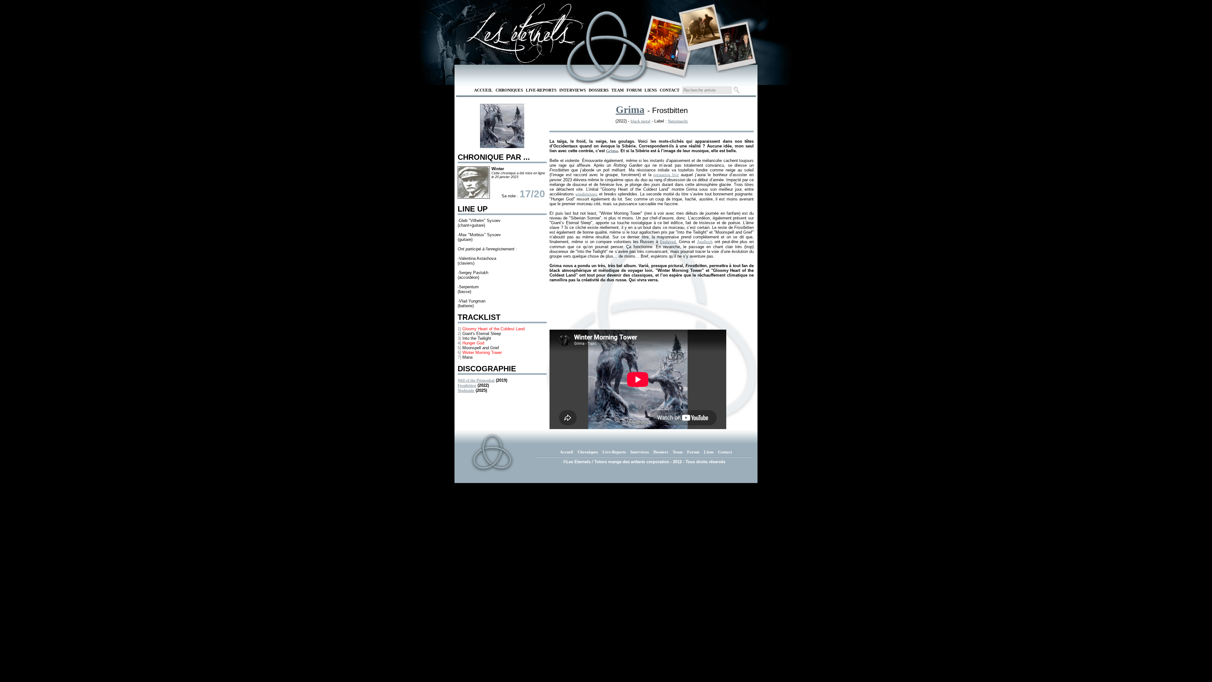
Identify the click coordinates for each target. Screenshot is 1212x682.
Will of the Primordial (476, 380)
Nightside (466, 390)
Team (617, 90)
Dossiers (599, 90)
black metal (641, 121)
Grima (630, 109)
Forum (634, 90)
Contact (670, 90)
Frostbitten (467, 385)
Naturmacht (678, 121)
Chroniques (509, 90)
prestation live (666, 174)
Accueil (483, 90)
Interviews (572, 90)
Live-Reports (541, 90)
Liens (651, 90)
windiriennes (586, 194)
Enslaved (668, 241)
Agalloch (705, 241)
